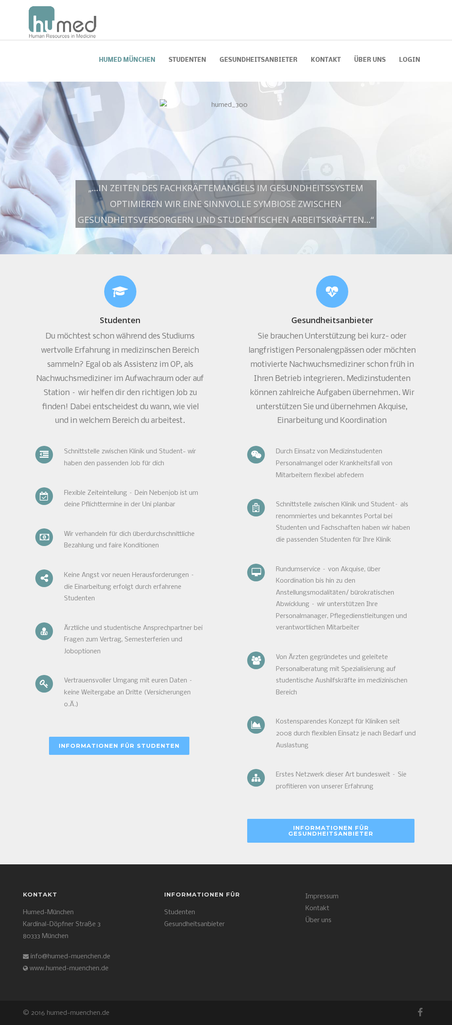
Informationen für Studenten (119, 745)
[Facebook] (420, 1013)
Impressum (322, 896)
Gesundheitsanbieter (258, 60)
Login (409, 60)
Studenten (187, 60)
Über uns (370, 60)
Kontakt (317, 908)
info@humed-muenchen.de (69, 956)
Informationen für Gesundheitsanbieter (330, 830)
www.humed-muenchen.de (69, 968)
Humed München (127, 60)
